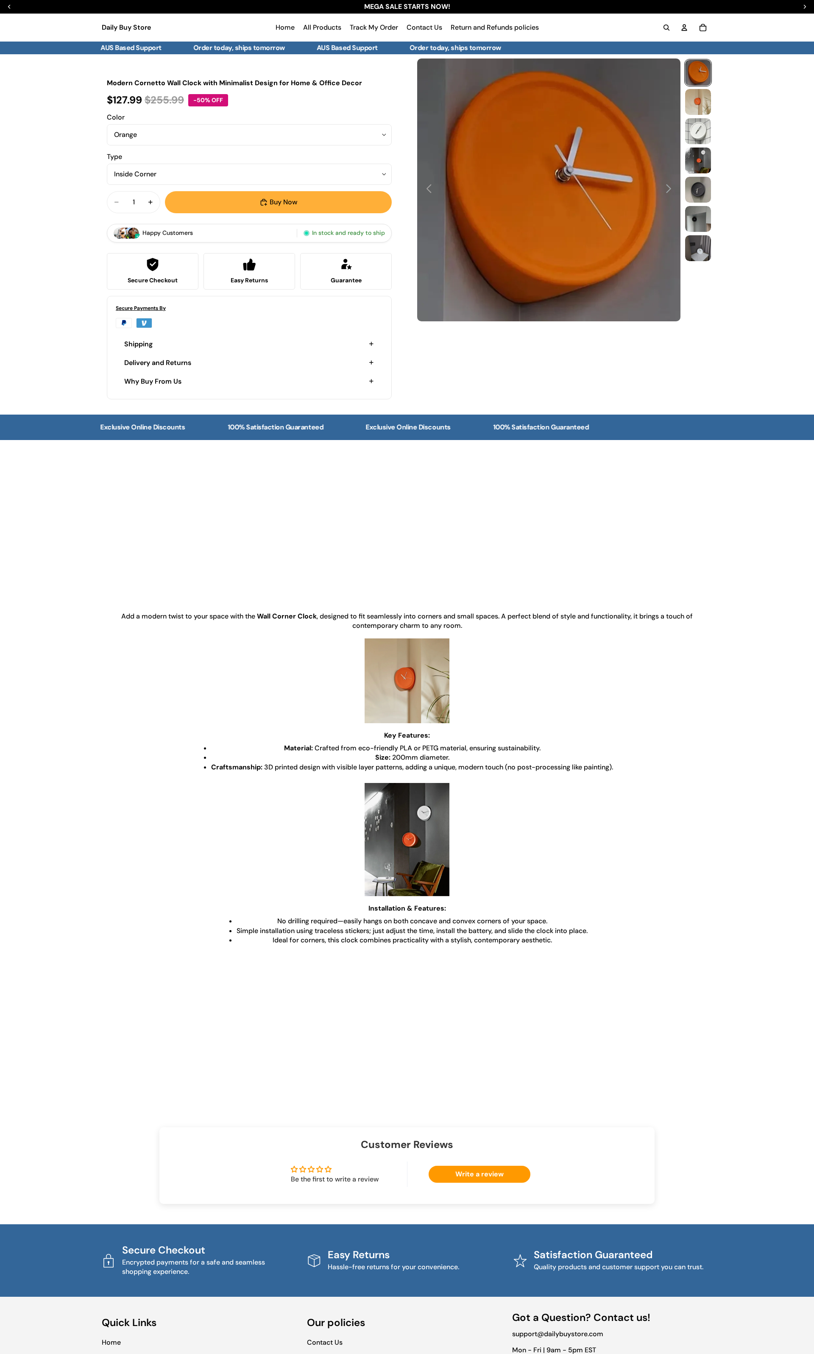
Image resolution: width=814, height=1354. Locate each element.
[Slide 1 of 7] (698, 73)
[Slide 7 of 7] (698, 248)
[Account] (684, 27)
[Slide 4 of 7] (698, 160)
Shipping (138, 344)
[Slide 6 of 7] (698, 219)
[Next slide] (670, 190)
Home (111, 1342)
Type (114, 156)
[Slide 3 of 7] (698, 131)
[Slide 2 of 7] (698, 102)
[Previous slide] (426, 190)
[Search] (666, 27)
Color (116, 117)
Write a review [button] (479, 1174)
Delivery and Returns (157, 362)
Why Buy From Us (152, 381)
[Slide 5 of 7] (698, 190)
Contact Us (325, 1342)
